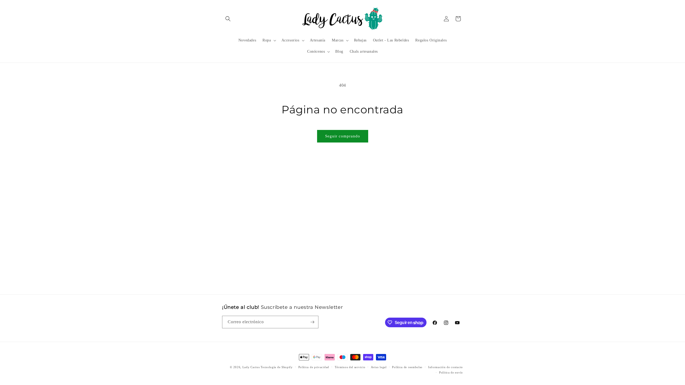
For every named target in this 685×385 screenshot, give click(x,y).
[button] (228, 19)
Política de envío (451, 372)
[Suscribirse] (312, 322)
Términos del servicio (350, 367)
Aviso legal (379, 367)
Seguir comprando (342, 136)
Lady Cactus (251, 367)
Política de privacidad (313, 367)
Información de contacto (445, 367)
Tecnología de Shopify (277, 367)
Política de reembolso (407, 367)
